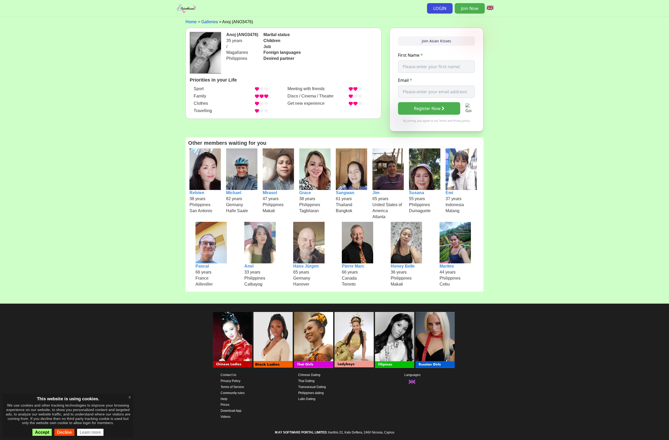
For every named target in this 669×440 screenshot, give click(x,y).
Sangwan (345, 192)
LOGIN (439, 8)
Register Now (427, 108)
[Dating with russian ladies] (435, 340)
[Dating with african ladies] (273, 340)
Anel (248, 266)
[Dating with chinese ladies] (232, 340)
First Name (410, 55)
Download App (231, 411)
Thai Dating (306, 381)
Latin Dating (306, 399)
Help (224, 399)
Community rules (233, 393)
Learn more (90, 432)
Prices (225, 405)
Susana (416, 192)
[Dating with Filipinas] (394, 340)
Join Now (469, 8)
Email (405, 80)
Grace (305, 192)
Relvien (196, 192)
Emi (449, 192)
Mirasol (270, 192)
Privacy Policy (230, 381)
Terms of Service (232, 387)
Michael (233, 192)
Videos (225, 417)
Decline (64, 432)
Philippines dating (311, 393)
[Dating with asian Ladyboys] (354, 340)
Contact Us (228, 375)
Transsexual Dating (312, 387)
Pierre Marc (353, 266)
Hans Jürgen (306, 266)
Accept (42, 432)
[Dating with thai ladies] (313, 340)
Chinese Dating (309, 375)
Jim (375, 192)
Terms (443, 121)
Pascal (202, 266)
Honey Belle (403, 266)
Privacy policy (461, 121)
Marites (447, 266)
